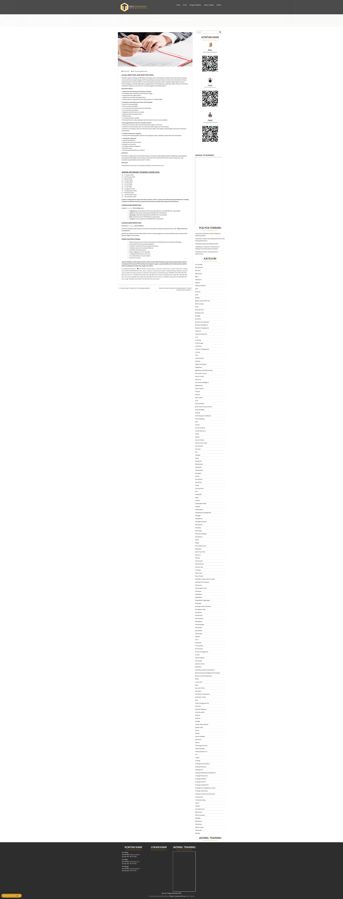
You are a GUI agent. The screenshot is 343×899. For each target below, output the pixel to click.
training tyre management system (205, 788)
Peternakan (198, 633)
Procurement (199, 645)
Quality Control (200, 664)
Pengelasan (198, 597)
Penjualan (198, 603)
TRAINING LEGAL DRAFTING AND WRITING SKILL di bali (148, 275)
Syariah (197, 733)
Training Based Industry (202, 763)
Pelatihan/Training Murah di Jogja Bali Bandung (156, 272)
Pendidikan (198, 594)
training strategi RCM (201, 785)
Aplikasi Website (200, 285)
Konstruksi (198, 482)
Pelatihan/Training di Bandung (168, 271)
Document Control (201, 373)
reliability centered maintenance (205, 670)
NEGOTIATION (200, 552)
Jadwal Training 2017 (176, 268)
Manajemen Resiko (201, 521)
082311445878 (135, 868)
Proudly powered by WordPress (158, 896)
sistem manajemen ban (202, 703)
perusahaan (198, 630)
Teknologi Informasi (201, 745)
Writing (197, 833)
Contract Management (202, 349)
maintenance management (203, 512)
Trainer (197, 757)
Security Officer (200, 688)
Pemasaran (198, 585)
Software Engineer (200, 709)
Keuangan (198, 473)
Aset (196, 288)
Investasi (198, 449)
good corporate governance (203, 406)
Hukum (197, 425)
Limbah (197, 500)
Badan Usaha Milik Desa (202, 301)
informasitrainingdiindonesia (140, 71)
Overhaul (198, 570)
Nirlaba (197, 558)
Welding (197, 818)
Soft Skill (198, 706)
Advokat (197, 270)
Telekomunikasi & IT (201, 751)
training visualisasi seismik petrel (205, 794)
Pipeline (197, 636)
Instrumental (199, 446)
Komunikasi (198, 479)
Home (178, 5)
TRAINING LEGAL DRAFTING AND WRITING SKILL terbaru (144, 279)
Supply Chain (199, 727)
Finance (197, 394)
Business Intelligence (201, 325)
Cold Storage (199, 343)
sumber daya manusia (201, 724)
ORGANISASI (199, 564)
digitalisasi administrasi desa (204, 370)
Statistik (197, 718)
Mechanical (198, 537)
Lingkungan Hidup (200, 503)
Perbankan (198, 612)
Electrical (198, 379)
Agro (196, 276)
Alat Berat (198, 279)
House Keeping (199, 419)
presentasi (198, 642)
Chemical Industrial (201, 334)
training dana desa (200, 766)
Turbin (197, 803)
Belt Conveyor (199, 304)
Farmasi (197, 391)
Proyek (197, 654)
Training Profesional (201, 776)
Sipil (196, 700)
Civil (196, 337)
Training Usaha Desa (201, 791)
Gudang (197, 412)
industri (197, 437)
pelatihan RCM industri (202, 582)
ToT (196, 754)
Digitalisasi (198, 367)
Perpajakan (198, 621)
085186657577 (135, 861)
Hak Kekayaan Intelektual (203, 416)
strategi (197, 721)
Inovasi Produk (199, 440)
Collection (198, 346)
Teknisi (197, 742)
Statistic (197, 715)
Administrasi (199, 267)
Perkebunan (198, 615)
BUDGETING (199, 310)
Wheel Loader (199, 827)
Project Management (201, 652)
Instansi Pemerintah (201, 443)
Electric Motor (199, 376)
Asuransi (197, 291)
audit (196, 294)
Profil (185, 5)
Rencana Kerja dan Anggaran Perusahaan (207, 673)
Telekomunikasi (200, 748)
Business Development (202, 322)
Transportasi (199, 797)
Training (143, 172)
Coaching (198, 340)
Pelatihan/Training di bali (153, 271)
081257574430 (135, 854)
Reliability (198, 667)
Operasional (199, 561)
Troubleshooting (200, 800)
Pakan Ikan (198, 573)
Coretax (197, 352)
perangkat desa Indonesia (203, 606)
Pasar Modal (199, 576)
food (196, 400)
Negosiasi (198, 549)
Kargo (197, 458)
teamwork (198, 739)
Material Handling (200, 534)
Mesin (197, 540)
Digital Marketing (200, 364)
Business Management (202, 328)
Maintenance (199, 509)
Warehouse (198, 812)
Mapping (198, 527)
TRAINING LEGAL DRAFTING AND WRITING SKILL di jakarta (147, 277)
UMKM (197, 806)
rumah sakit (198, 682)
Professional (199, 648)
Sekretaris (198, 691)
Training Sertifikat (200, 779)
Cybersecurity (199, 358)
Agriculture (198, 273)
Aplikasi (197, 282)
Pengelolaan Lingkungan (202, 600)
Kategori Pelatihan (195, 5)
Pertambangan (199, 624)
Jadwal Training (209, 5)
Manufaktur (198, 524)
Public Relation (199, 658)
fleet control (199, 397)
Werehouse (198, 821)
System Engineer (200, 736)
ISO (196, 452)
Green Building (199, 409)
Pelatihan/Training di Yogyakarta (134, 272)
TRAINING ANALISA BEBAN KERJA (206, 244)
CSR (196, 355)
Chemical (198, 331)
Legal (196, 497)
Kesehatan (198, 467)
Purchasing (198, 661)
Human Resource (200, 431)
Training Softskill (200, 782)
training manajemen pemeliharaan (205, 772)
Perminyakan (199, 618)
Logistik (197, 506)
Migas (197, 543)
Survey (197, 730)
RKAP (197, 679)
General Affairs (199, 403)
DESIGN (197, 361)
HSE (196, 422)
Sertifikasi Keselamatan (202, 694)
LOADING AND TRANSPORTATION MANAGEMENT (135, 288)
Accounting (198, 264)
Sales (196, 685)
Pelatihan (129, 208)
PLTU (197, 639)
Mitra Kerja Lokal (200, 546)
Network (198, 555)
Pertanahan (198, 627)
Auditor (197, 298)
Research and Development (203, 676)
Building (197, 316)
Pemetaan (198, 591)
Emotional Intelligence (202, 382)
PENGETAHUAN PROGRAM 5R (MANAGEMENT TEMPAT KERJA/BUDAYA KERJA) (175, 289)
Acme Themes (190, 896)
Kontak (219, 5)
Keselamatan (199, 470)
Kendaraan (198, 461)
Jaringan (197, 455)
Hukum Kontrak (200, 428)
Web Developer (200, 815)
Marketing (198, 530)
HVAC (197, 434)
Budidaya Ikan (199, 313)
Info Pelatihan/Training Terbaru (147, 268)
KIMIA (197, 476)
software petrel (200, 712)
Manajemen (133, 268)
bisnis (197, 307)
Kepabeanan (199, 464)
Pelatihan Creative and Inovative (205, 579)
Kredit (197, 485)
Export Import (199, 388)
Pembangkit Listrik (201, 588)
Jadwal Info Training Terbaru (163, 268)
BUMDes (198, 319)
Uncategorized (199, 809)
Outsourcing (199, 567)
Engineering (198, 385)
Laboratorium (199, 488)
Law (196, 491)
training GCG (199, 769)
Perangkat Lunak (200, 609)
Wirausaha (198, 830)
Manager (198, 515)
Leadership (126, 268)
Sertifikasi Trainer (200, 697)
